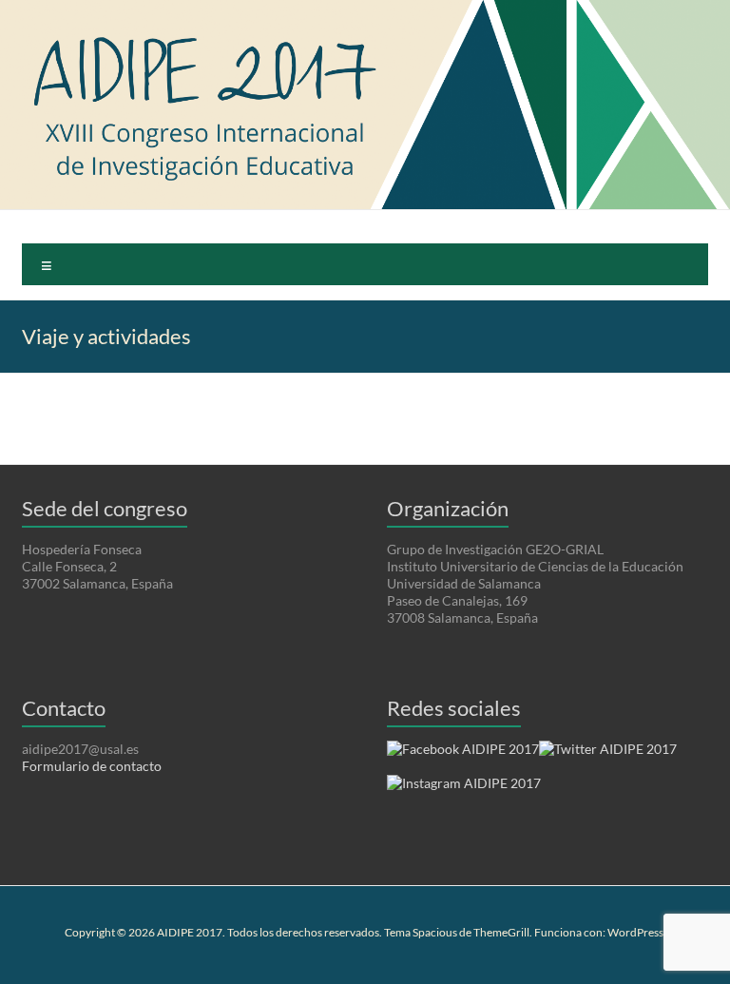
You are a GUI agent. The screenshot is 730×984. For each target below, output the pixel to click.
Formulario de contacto (92, 766)
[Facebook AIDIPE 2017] (463, 755)
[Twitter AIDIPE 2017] (608, 755)
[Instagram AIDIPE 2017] (464, 789)
